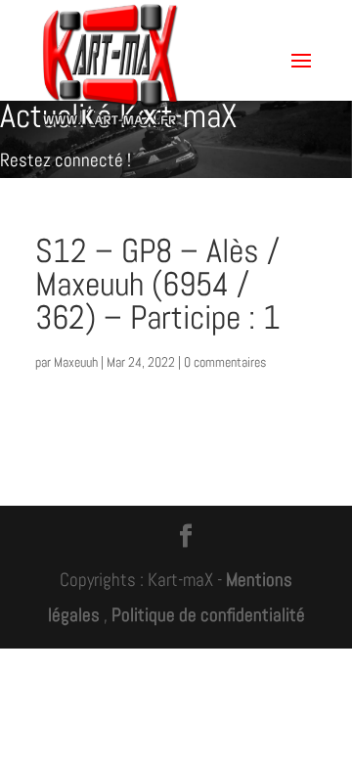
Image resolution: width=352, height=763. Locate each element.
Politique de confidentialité (208, 615)
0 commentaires (225, 362)
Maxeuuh (76, 362)
